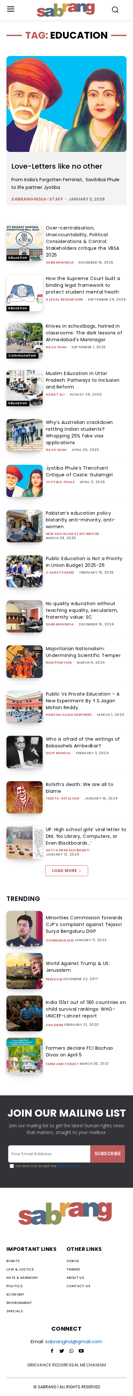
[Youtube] (81, 1351)
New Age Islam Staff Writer (72, 533)
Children (55, 1025)
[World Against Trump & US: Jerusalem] (24, 971)
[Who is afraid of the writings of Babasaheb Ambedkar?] (24, 752)
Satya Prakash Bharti (68, 850)
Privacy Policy (67, 1166)
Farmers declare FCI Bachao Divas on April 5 (79, 1051)
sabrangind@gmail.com (73, 1341)
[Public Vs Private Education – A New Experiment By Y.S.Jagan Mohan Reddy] (24, 707)
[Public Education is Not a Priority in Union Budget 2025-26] (24, 571)
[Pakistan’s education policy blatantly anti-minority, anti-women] (24, 526)
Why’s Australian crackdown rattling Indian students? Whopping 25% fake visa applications (79, 432)
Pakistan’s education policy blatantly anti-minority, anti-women (81, 520)
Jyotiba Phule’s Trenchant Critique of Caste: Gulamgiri (79, 471)
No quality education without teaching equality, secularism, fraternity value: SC (82, 610)
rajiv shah (56, 347)
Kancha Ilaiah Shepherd (69, 714)
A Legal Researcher (64, 299)
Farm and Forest (62, 1064)
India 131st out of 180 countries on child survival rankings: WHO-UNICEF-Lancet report (86, 1009)
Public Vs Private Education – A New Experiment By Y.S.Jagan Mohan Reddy (83, 701)
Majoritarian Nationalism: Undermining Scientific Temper (83, 652)
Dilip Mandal (58, 753)
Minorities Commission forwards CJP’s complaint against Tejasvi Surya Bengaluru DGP (84, 924)
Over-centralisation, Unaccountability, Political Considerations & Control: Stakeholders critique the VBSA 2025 (82, 241)
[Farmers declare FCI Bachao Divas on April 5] (24, 1056)
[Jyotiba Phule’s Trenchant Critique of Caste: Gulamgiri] (24, 481)
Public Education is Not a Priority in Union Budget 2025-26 (84, 561)
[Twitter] (61, 1351)
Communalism (22, 355)
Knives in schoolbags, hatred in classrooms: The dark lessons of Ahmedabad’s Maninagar (84, 333)
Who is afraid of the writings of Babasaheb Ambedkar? (83, 742)
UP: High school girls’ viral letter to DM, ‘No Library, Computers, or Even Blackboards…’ (86, 836)
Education (17, 257)
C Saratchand (60, 572)
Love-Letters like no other (56, 166)
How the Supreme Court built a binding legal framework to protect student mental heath (83, 285)
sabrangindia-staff (37, 199)
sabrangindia (60, 262)
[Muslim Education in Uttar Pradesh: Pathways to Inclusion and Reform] (24, 388)
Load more (64, 870)
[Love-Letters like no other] (66, 104)
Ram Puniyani (59, 662)
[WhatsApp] (71, 1351)
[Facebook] (52, 1351)
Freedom (54, 979)
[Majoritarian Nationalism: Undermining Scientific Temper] (24, 661)
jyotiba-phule (60, 482)
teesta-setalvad (63, 798)
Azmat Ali (55, 394)
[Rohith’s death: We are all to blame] (24, 797)
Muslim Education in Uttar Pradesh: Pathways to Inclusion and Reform (83, 380)
